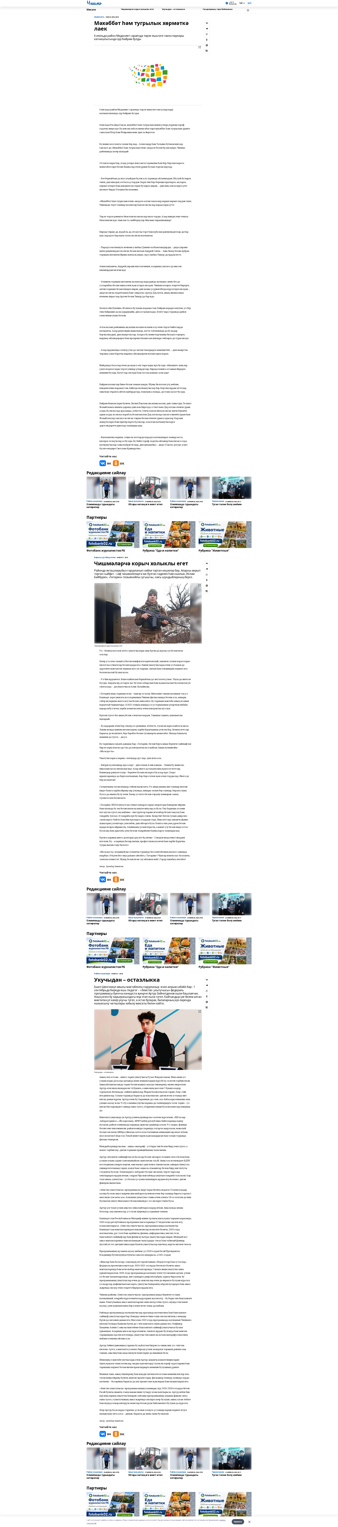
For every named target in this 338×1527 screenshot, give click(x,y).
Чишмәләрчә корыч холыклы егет (137, 9)
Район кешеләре (102, 974)
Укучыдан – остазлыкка (173, 9)
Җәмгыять (99, 17)
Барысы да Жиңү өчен (105, 557)
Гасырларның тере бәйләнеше (217, 9)
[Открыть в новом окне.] (105, 463)
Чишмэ (93, 3)
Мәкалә (91, 9)
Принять (238, 1521)
